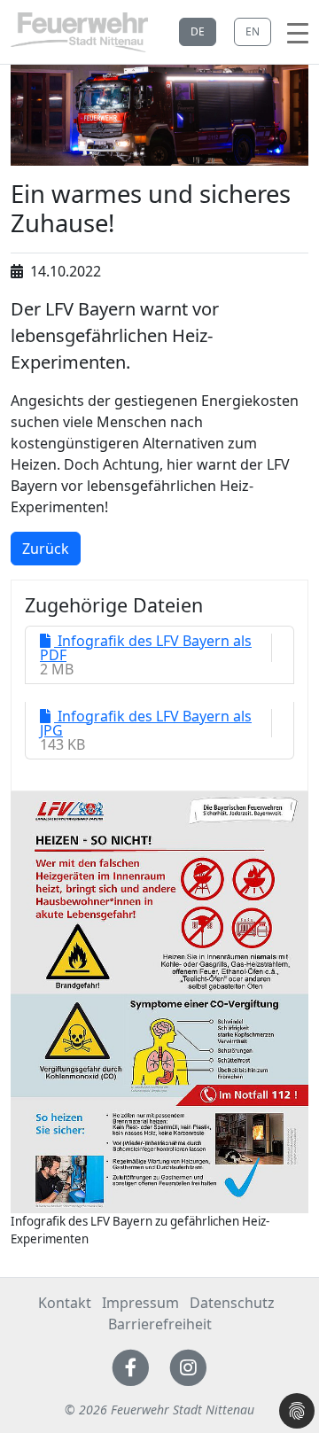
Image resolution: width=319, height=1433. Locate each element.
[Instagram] (188, 1365)
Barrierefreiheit (160, 1324)
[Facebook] (130, 1365)
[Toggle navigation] (297, 32)
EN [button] (252, 31)
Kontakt (64, 1302)
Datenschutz (232, 1302)
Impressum (140, 1302)
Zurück (45, 548)
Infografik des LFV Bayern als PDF (146, 648)
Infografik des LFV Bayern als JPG (146, 723)
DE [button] (198, 31)
